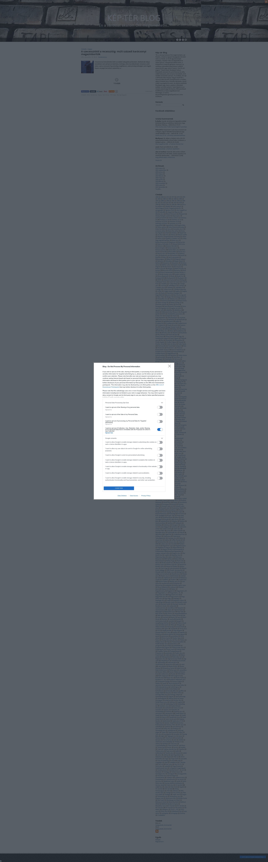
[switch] (160, 407)
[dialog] (134, 431)
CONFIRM (119, 488)
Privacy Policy (145, 495)
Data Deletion (122, 495)
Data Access (134, 495)
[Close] (170, 367)
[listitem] (134, 403)
